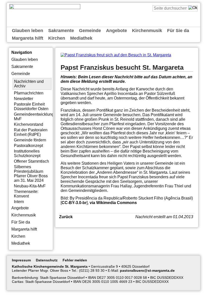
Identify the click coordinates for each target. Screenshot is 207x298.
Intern (19, 202)
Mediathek (81, 38)
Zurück (66, 217)
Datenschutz (47, 260)
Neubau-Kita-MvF (30, 186)
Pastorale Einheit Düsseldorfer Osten (31, 106)
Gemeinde (90, 30)
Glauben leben (27, 30)
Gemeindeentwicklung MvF (33, 116)
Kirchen (56, 38)
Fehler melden (75, 260)
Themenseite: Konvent (26, 193)
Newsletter (23, 98)
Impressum (21, 260)
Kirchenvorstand (28, 124)
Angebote (116, 30)
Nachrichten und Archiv (29, 83)
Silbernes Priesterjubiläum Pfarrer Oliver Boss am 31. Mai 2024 (31, 174)
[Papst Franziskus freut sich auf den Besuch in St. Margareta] (116, 55)
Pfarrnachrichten (28, 93)
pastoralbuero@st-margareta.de (147, 270)
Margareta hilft (27, 38)
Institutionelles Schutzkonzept (27, 153)
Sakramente (61, 30)
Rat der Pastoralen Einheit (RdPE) (30, 132)
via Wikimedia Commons (113, 203)
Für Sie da (178, 30)
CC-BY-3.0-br (74, 203)
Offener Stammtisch (31, 161)
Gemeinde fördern (30, 140)
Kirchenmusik (147, 30)
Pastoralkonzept (28, 145)
